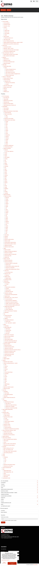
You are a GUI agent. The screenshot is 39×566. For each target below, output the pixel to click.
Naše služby (4, 64)
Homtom (7, 200)
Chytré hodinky (6, 109)
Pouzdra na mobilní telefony (9, 239)
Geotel (6, 172)
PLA (5, 458)
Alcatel (7, 227)
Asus (6, 224)
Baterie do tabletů (7, 249)
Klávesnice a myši (7, 273)
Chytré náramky (6, 108)
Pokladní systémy (7, 276)
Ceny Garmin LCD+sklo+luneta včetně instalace (11, 49)
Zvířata (4, 454)
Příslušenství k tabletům (8, 252)
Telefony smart (7, 30)
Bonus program (4, 512)
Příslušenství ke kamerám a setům (10, 351)
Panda (5, 379)
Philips (6, 381)
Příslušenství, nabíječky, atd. (9, 145)
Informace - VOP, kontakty (7, 76)
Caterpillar (6, 193)
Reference (5, 88)
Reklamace (4, 57)
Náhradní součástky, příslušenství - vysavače (10, 363)
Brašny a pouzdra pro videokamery (11, 300)
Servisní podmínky (6, 23)
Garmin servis (5, 45)
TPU (5, 461)
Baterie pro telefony (8, 196)
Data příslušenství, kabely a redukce (10, 243)
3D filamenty (6, 457)
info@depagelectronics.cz (7, 537)
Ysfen (6, 231)
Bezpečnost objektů (7, 343)
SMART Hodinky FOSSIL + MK (8, 472)
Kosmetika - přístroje (7, 424)
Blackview (6, 149)
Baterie (5, 324)
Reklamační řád (6, 58)
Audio (5, 285)
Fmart (5, 375)
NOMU (6, 176)
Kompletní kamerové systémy (9, 346)
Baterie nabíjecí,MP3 (8, 327)
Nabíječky (6, 237)
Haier (5, 370)
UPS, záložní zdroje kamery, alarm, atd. (11, 340)
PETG (5, 460)
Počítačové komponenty (8, 260)
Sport (3, 398)
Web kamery (7, 312)
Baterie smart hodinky (8, 114)
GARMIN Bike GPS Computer (9, 401)
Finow (7, 124)
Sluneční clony (8, 321)
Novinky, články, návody (7, 66)
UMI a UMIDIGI (7, 157)
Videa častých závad (7, 39)
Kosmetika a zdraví (6, 412)
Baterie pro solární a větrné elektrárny (10, 443)
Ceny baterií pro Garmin (7, 46)
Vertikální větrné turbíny (7, 431)
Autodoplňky (6, 391)
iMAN (5, 178)
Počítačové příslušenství (8, 261)
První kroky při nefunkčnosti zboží (9, 61)
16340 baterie (8, 331)
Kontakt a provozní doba (7, 87)
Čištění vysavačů (6, 36)
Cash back (3, 510)
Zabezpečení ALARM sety (9, 348)
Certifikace (5, 90)
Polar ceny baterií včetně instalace (9, 55)
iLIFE (5, 364)
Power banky (7, 234)
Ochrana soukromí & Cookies (8, 78)
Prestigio (6, 191)
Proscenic (6, 369)
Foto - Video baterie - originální (11, 322)
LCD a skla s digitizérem (9, 151)
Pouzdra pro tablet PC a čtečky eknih (10, 254)
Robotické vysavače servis (9, 37)
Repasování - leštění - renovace (8, 48)
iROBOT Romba (7, 384)
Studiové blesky (8, 316)
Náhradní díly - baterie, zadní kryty (11, 404)
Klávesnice (7, 275)
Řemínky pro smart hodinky (9, 118)
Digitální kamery (7, 296)
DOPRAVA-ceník (6, 91)
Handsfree (6, 236)
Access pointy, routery (9, 272)
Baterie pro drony (7, 337)
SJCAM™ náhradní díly (9, 309)
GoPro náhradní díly (9, 307)
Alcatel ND (6, 166)
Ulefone (6, 181)
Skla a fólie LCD (8, 403)
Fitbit (6, 115)
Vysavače (4, 360)
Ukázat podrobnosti (4, 562)
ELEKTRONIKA (5, 106)
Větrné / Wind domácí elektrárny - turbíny (9, 430)
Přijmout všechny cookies (12, 563)
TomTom (7, 139)
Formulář (7, 84)
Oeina (7, 230)
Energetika (4, 446)
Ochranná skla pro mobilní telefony (10, 242)
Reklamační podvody (7, 63)
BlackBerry (6, 188)
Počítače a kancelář (7, 258)
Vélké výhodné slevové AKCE (10, 72)
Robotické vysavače (7, 388)
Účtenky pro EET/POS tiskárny (8, 103)
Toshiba (6, 170)
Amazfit (7, 121)
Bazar (3, 469)
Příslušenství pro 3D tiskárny (8, 466)
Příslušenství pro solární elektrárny (9, 445)
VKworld (6, 182)
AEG (5, 382)
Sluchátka (7, 288)
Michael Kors (8, 134)
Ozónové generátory (8, 427)
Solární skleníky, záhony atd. (8, 452)
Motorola (7, 136)
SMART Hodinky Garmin (7, 470)
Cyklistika (5, 400)
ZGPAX (7, 142)
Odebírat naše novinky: (4, 517)
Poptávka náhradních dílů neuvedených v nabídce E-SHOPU (13, 42)
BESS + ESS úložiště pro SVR (8, 449)
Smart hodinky (7, 33)
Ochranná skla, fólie (8, 112)
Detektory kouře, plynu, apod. (9, 354)
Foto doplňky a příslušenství (9, 319)
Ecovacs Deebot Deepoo (8, 372)
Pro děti (6, 418)
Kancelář (5, 357)
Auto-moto (3, 485)
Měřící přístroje (7, 415)
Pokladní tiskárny (8, 278)
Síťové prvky (7, 270)
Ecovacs (6, 376)
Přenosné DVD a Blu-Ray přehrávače (11, 294)
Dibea (5, 378)
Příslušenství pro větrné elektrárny (9, 434)
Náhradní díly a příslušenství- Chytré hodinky (11, 111)
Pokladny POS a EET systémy (8, 100)
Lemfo (7, 131)
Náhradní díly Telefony (7, 148)
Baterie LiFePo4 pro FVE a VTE (9, 448)
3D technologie (7, 282)
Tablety (5, 248)
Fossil (6, 127)
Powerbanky (6, 325)
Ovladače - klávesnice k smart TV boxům (12, 303)
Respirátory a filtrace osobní (8, 416)
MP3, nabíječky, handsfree (9, 394)
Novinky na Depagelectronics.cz (11, 69)
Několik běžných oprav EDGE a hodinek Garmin (11, 43)
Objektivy (6, 318)
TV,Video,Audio (6, 281)
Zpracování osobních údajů (8, 85)
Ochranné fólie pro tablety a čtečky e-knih (12, 266)
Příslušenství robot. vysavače (8, 361)
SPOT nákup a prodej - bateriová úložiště (10, 451)
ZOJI (6, 233)
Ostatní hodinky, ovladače (9, 339)
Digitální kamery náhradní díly (9, 306)
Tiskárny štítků (6, 99)
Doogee (6, 152)
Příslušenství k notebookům (10, 267)
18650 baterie (8, 328)
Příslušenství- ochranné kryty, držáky (11, 407)
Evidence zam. (7, 31)
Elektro (6, 67)
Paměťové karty (8, 264)
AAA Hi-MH (7, 333)
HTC (6, 208)
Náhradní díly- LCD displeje (10, 406)
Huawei (7, 130)
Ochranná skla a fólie (8, 255)
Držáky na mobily (7, 240)
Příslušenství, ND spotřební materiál (9, 464)
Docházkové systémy (8, 279)
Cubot (6, 161)
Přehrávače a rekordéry (8, 293)
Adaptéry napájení (6, 358)
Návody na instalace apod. (10, 75)
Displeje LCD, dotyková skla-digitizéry (11, 251)
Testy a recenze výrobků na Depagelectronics (13, 73)
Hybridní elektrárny (6, 436)
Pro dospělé (6, 419)
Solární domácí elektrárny (7, 437)
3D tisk (4, 455)
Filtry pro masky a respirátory (9, 421)
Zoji (5, 160)
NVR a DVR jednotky (8, 355)
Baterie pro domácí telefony (9, 336)
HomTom (6, 158)
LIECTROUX (6, 373)
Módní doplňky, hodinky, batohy (8, 409)
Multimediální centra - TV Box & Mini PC (11, 297)
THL (5, 184)
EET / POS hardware (6, 96)
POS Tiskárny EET (6, 97)
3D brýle (7, 284)
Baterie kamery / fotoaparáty (9, 334)
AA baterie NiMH (8, 330)
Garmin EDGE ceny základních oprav (9, 51)
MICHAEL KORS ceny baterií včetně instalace (11, 54)
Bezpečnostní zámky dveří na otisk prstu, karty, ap (12, 349)
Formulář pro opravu (7, 24)
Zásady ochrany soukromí (5, 560)
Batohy (5, 410)
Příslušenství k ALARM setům (9, 352)
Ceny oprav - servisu (7, 26)
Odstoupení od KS (7, 81)
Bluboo (6, 163)
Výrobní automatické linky (7, 467)
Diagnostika (5, 395)
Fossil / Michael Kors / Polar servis (8, 52)
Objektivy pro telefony (8, 245)
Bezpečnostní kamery (8, 345)
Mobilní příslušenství (7, 194)
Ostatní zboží (6, 476)
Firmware (5, 27)
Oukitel (6, 155)
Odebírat (3, 522)
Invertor (5, 442)
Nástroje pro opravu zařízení (9, 246)
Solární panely (6, 440)
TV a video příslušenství (8, 299)
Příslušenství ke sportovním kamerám (12, 302)
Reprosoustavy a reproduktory (10, 287)
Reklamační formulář (7, 60)
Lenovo (7, 133)
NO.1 (5, 167)
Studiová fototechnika (8, 315)
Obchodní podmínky (7, 79)
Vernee (6, 185)
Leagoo (7, 206)
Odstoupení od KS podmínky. (10, 82)
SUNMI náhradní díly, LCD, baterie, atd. (10, 105)
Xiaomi (7, 140)
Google (6, 187)
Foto (4, 313)
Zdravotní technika (7, 413)
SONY (5, 169)
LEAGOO (6, 164)
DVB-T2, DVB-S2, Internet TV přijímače (11, 310)
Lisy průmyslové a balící (5, 506)
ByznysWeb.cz (35, 564)
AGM (5, 190)
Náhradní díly (7, 257)
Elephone (7, 221)
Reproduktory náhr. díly (9, 291)
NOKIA (7, 228)
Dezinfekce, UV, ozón (7, 425)
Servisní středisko (5, 21)
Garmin (7, 117)
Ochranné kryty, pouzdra (8, 146)
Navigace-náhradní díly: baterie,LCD (9, 397)
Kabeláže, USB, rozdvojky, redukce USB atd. (12, 269)
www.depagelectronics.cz (5, 534)
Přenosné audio (8, 290)
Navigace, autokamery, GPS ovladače (10, 342)
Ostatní (6, 34)
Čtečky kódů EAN (6, 102)
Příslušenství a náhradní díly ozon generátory (12, 428)
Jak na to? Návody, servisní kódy (9, 40)
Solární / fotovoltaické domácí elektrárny (10, 439)
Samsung (7, 137)
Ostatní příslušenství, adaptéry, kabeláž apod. (13, 304)
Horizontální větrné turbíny (8, 433)
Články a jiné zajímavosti (10, 70)
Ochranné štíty (7, 422)
